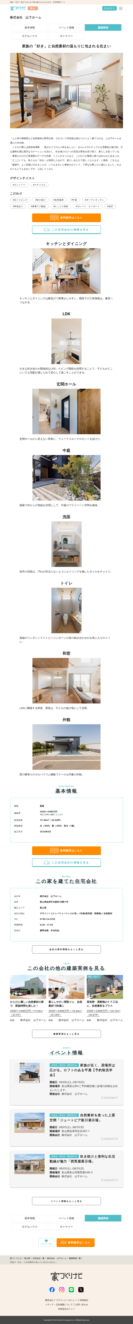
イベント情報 (66, 27)
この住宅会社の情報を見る (70, 229)
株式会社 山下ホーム (50, 896)
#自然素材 (58, 200)
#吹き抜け (40, 200)
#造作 (110, 206)
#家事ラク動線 (38, 206)
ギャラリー (66, 36)
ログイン (111, 8)
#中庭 (74, 200)
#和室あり (18, 206)
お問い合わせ (81, 1304)
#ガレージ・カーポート (88, 206)
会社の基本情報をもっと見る (66, 949)
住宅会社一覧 (38, 1258)
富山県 (27, 1258)
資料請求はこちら (71, 217)
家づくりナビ (16, 1258)
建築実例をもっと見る (66, 1034)
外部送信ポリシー (66, 1309)
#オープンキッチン (94, 200)
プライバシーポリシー (66, 1300)
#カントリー (19, 185)
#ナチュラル (39, 185)
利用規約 (84, 1300)
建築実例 (103, 27)
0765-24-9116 (47, 919)
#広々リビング (20, 200)
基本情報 (29, 27)
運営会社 (49, 1300)
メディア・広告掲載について (59, 1304)
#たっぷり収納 (60, 206)
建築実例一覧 (75, 1258)
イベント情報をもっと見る (66, 1201)
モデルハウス (29, 36)
